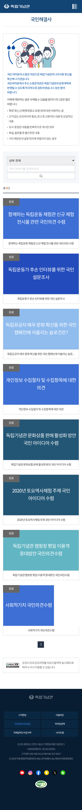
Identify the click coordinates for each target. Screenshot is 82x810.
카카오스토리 (46, 772)
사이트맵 (60, 733)
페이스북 (38, 772)
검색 (41, 176)
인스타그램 (30, 772)
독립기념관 (17, 6)
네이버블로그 (63, 772)
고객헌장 (22, 715)
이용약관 (60, 715)
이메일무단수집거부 (22, 733)
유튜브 (22, 772)
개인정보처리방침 (22, 724)
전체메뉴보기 (74, 6)
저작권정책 (60, 724)
